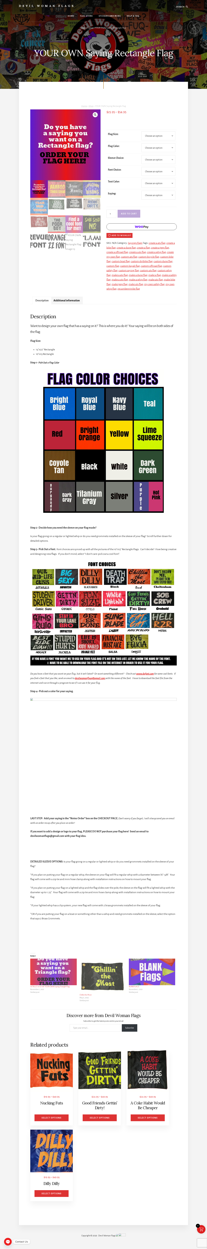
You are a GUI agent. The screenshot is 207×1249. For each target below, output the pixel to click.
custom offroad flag (151, 265)
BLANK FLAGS (134, 987)
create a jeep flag (160, 247)
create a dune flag (126, 247)
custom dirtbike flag (142, 261)
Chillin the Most (86, 995)
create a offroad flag (117, 252)
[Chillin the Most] (103, 976)
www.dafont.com (145, 673)
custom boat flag (121, 261)
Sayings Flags (135, 243)
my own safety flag (154, 284)
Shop (91, 28)
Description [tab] (42, 300)
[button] (95, 114)
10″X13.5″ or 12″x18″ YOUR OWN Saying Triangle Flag (50, 987)
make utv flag (136, 284)
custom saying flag (129, 270)
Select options (52, 1118)
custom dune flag (163, 261)
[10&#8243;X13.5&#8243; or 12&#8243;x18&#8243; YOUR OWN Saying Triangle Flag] (53, 972)
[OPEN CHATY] (8, 1241)
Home (84, 28)
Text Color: (114, 181)
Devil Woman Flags (47, 6)
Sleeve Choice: (116, 158)
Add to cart (129, 214)
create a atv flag (157, 243)
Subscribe (129, 1028)
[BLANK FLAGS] (152, 972)
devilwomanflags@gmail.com (90, 678)
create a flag (143, 247)
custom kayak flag (130, 265)
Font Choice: (114, 169)
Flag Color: (114, 146)
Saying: (112, 193)
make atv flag (155, 279)
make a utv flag (120, 279)
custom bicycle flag (148, 256)
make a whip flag (138, 279)
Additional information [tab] (67, 300)
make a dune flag (138, 275)
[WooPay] (141, 226)
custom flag (112, 265)
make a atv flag (120, 275)
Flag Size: (113, 134)
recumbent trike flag (129, 288)
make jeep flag (120, 284)
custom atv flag (129, 256)
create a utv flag (137, 252)
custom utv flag (148, 270)
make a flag (154, 275)
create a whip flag (156, 252)
